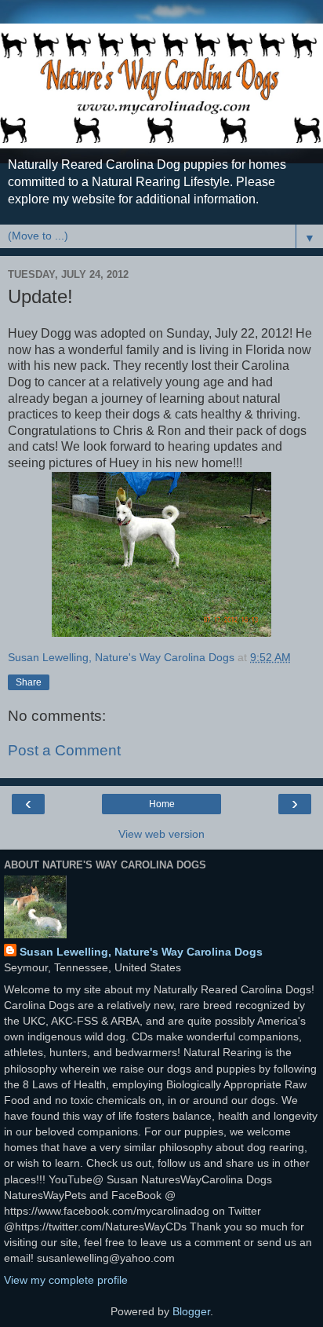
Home (162, 804)
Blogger (191, 1311)
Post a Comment (64, 750)
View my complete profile (66, 1280)
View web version (161, 834)
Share (29, 682)
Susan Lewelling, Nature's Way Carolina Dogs (141, 951)
